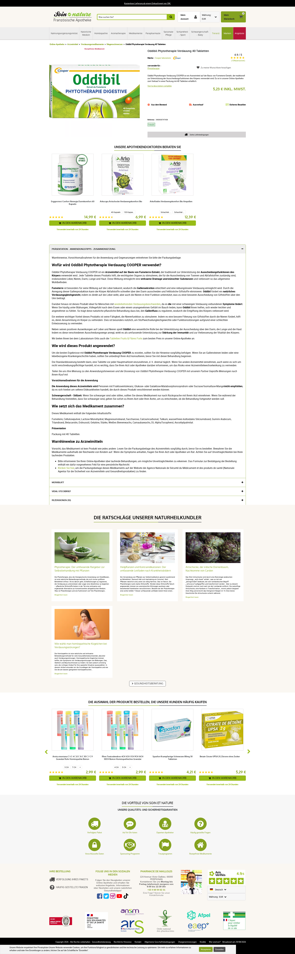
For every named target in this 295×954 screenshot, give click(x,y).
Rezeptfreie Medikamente (200, 853)
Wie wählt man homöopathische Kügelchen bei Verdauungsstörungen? (81, 645)
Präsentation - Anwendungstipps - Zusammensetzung (83, 249)
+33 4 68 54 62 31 (156, 890)
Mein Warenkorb (229, 17)
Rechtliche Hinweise (123, 941)
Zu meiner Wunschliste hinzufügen (216, 67)
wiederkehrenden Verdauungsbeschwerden (137, 304)
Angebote (239, 33)
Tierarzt (216, 33)
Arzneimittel (72, 44)
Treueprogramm (165, 853)
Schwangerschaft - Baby (199, 33)
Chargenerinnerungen (187, 941)
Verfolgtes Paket (94, 832)
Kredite (203, 941)
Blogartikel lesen (61, 595)
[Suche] (171, 17)
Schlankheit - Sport (182, 33)
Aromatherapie (118, 33)
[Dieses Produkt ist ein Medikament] (152, 127)
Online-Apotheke (57, 44)
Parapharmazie (153, 33)
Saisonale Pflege (168, 33)
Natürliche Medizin (86, 33)
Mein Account (185, 17)
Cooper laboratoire (163, 58)
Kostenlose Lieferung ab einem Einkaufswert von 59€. (147, 3)
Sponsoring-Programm (130, 853)
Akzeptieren (206, 949)
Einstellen (219, 949)
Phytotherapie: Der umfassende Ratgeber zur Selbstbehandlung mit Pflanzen (80, 568)
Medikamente (135, 33)
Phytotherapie (153, 68)
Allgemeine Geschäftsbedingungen (159, 941)
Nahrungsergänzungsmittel (64, 33)
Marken (227, 33)
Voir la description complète (160, 85)
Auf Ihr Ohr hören (129, 832)
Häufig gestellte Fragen (200, 832)
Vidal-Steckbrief (61, 491)
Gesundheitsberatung (148, 683)
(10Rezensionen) (238, 60)
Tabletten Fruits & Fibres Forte (126, 338)
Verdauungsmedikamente (92, 44)
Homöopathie (101, 33)
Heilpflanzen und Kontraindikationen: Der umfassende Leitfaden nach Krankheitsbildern (145, 568)
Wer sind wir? (215, 941)
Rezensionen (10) (61, 500)
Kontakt (138, 941)
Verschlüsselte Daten (94, 853)
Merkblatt (58, 482)
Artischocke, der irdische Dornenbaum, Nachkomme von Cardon (207, 568)
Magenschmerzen (115, 44)
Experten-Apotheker (165, 832)
